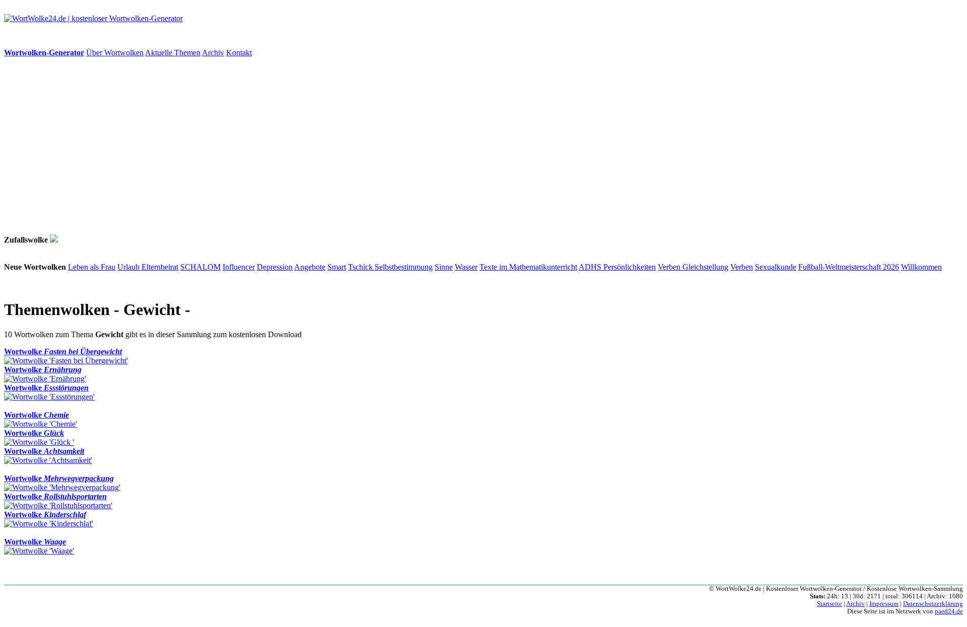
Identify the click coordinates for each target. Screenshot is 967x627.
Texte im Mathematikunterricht (528, 267)
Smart (336, 267)
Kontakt (239, 52)
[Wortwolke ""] (54, 240)
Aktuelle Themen (172, 52)
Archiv (213, 52)
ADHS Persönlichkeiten (617, 267)
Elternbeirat (160, 267)
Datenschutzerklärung (933, 603)
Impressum (884, 603)
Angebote (309, 267)
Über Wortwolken (115, 52)
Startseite (829, 603)
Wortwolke (63, 351)
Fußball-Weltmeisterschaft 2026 (848, 267)
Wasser (466, 267)
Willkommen (921, 267)
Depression (275, 267)
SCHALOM (200, 267)
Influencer (239, 267)
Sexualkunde (775, 267)
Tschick (361, 267)
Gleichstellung (705, 267)
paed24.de (949, 611)
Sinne (444, 267)
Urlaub (129, 267)
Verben (670, 267)
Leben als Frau (91, 267)
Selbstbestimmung (404, 267)
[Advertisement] (306, 145)
